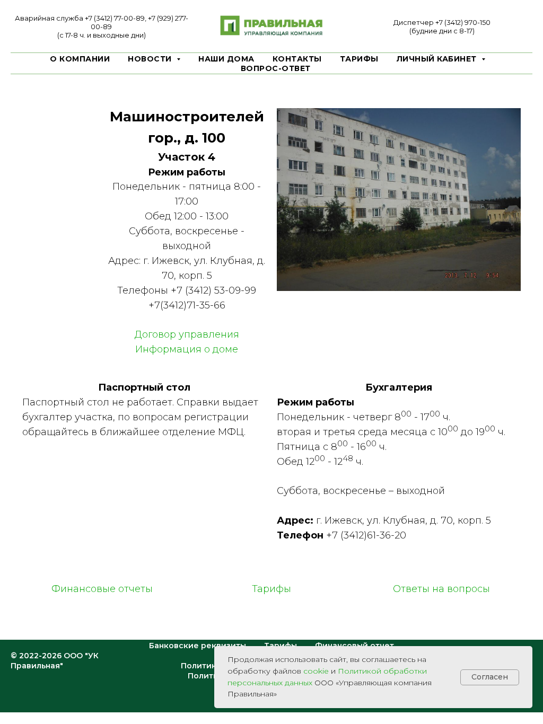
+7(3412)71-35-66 (186, 305)
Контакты (297, 59)
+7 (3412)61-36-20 (366, 535)
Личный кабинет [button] (438, 59)
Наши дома (226, 59)
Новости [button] (151, 59)
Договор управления (187, 334)
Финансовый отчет (354, 645)
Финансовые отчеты (102, 589)
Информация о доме (186, 349)
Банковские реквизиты (197, 645)
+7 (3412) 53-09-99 (213, 290)
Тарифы (359, 59)
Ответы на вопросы (441, 589)
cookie (316, 671)
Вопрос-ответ (276, 68)
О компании (80, 59)
